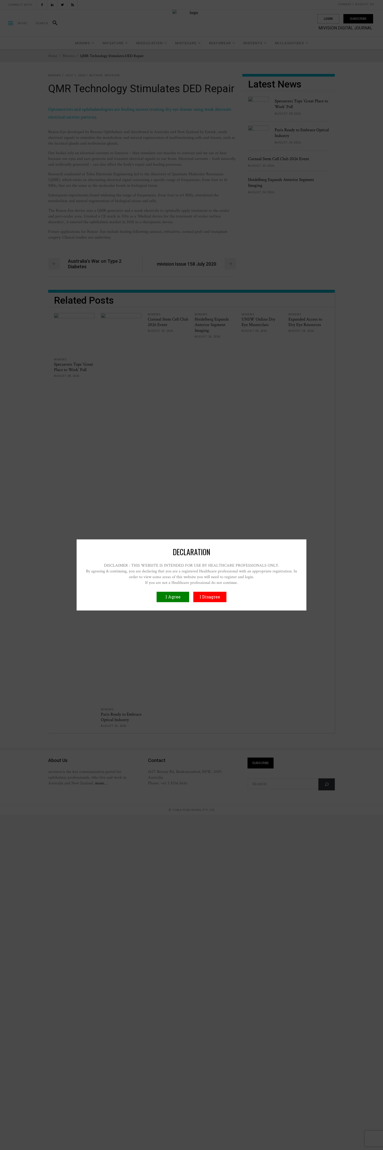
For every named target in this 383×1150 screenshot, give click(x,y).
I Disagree (210, 597)
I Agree (173, 597)
